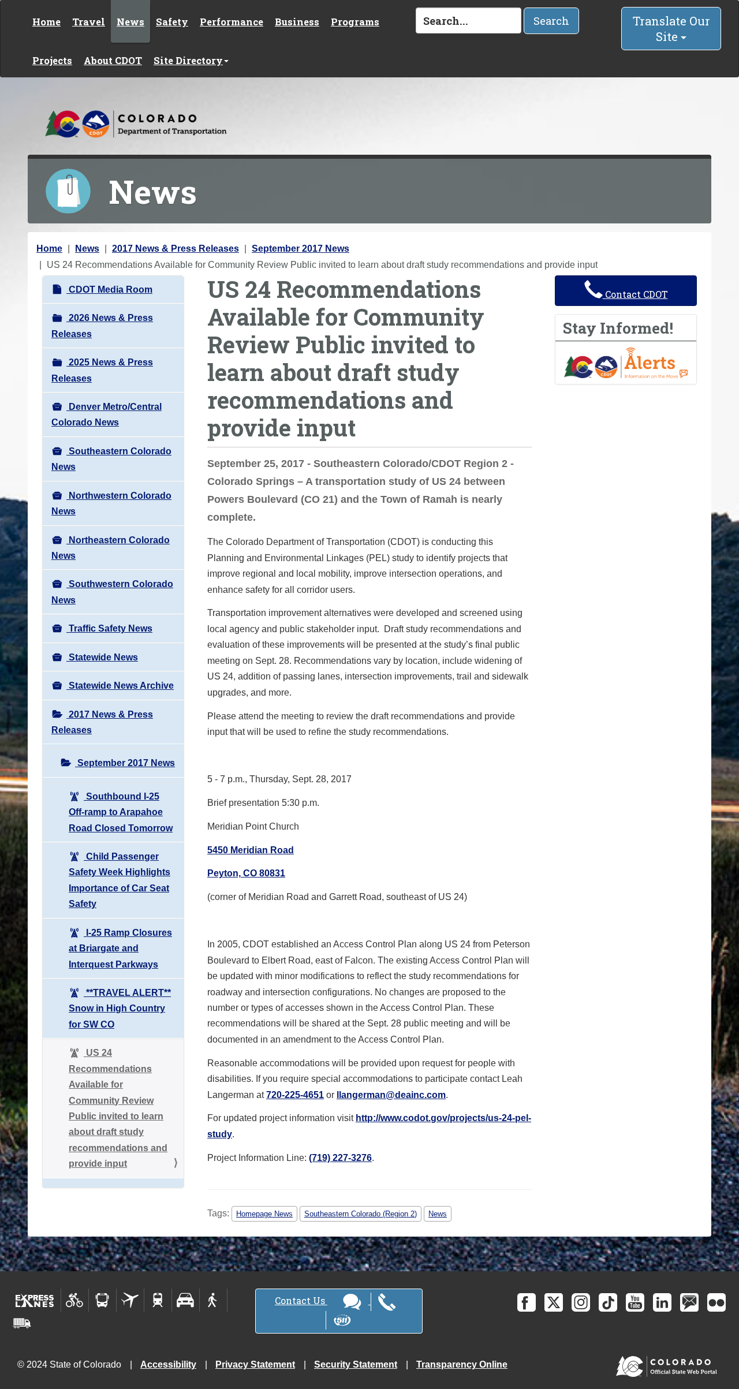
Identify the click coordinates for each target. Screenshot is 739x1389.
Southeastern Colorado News (111, 459)
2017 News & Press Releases (175, 248)
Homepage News (264, 1213)
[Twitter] (554, 1302)
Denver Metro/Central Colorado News (106, 414)
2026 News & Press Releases (102, 325)
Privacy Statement (255, 1364)
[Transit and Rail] (102, 1300)
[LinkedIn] (662, 1302)
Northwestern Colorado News (111, 503)
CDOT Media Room (109, 289)
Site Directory (188, 60)
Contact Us (301, 1300)
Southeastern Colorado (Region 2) (360, 1213)
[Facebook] (526, 1302)
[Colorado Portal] (669, 1364)
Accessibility (168, 1364)
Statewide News (102, 657)
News (130, 22)
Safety (172, 22)
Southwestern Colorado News (112, 591)
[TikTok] (608, 1302)
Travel (88, 22)
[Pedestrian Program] (213, 1300)
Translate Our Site (671, 28)
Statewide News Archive (120, 685)
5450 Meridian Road (250, 850)
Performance (231, 22)
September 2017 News (300, 248)
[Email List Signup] (689, 1302)
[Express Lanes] (35, 1300)
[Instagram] (581, 1302)
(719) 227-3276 (340, 1158)
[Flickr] (716, 1302)
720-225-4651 (295, 1095)
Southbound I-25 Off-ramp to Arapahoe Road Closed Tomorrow (121, 812)
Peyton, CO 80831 (246, 873)
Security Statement (355, 1364)
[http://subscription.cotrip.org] (626, 362)
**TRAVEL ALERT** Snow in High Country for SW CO (120, 1008)
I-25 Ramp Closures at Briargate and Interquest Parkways (120, 948)
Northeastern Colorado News (110, 548)
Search (551, 21)
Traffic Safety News (109, 628)
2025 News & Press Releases (102, 370)
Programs (355, 22)
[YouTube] (635, 1302)
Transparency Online (461, 1364)
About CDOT (113, 60)
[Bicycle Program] (75, 1300)
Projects (52, 60)
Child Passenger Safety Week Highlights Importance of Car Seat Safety (119, 880)
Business (297, 22)
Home (46, 22)
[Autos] (185, 1300)
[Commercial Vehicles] (22, 1323)
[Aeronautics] (130, 1300)
